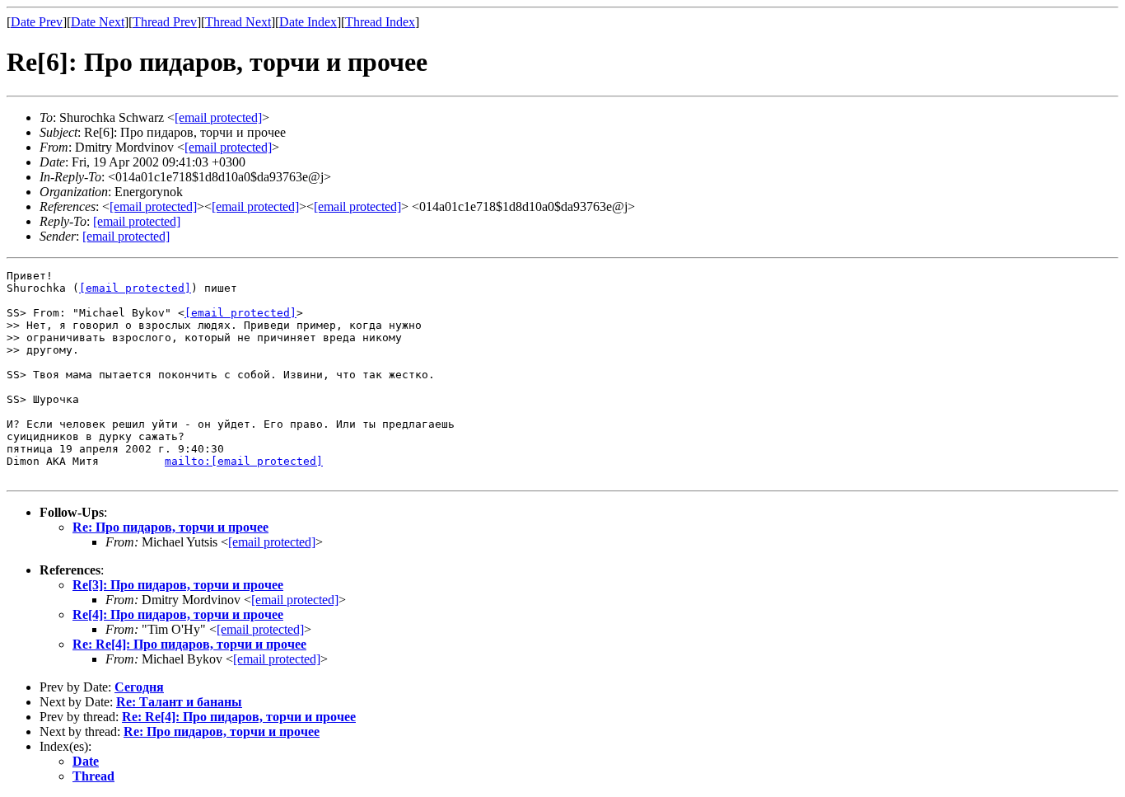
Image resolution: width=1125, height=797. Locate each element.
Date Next (97, 22)
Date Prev (37, 22)
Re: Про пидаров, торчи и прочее (170, 527)
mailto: (244, 461)
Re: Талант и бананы (179, 702)
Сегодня (139, 687)
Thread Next (238, 22)
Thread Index (380, 22)
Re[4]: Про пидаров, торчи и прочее (177, 614)
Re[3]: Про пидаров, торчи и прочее (177, 585)
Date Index (308, 22)
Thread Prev (165, 22)
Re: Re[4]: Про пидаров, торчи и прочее (189, 644)
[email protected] (135, 288)
